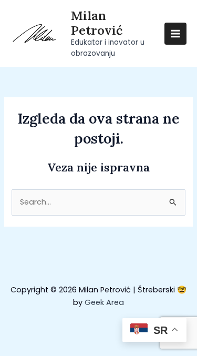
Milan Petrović (96, 22)
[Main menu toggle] (175, 34)
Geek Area (104, 302)
